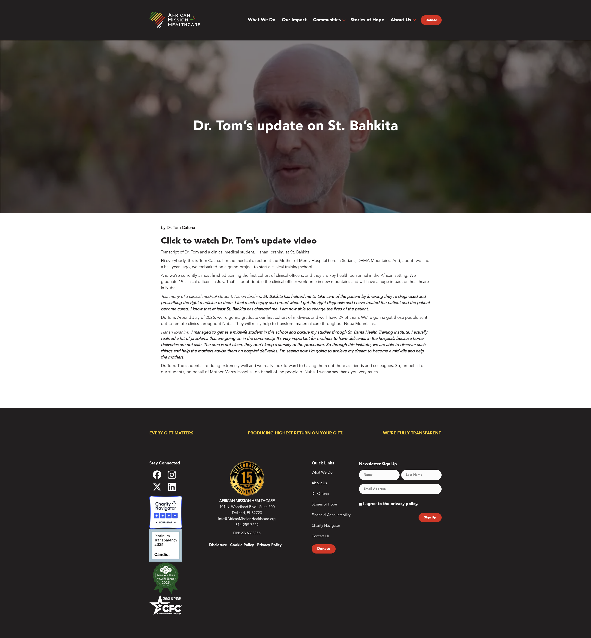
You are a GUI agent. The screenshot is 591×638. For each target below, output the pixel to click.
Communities (327, 20)
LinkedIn (175, 487)
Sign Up (430, 517)
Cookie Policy (242, 545)
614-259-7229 (247, 525)
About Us (401, 20)
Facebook (160, 476)
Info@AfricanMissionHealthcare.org (247, 519)
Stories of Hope (367, 20)
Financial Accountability (331, 515)
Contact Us (320, 536)
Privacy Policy (269, 545)
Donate (431, 20)
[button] (344, 20)
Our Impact (294, 20)
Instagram (175, 476)
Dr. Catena (320, 494)
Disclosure (218, 545)
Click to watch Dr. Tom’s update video (239, 241)
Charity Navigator (326, 526)
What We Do (261, 20)
